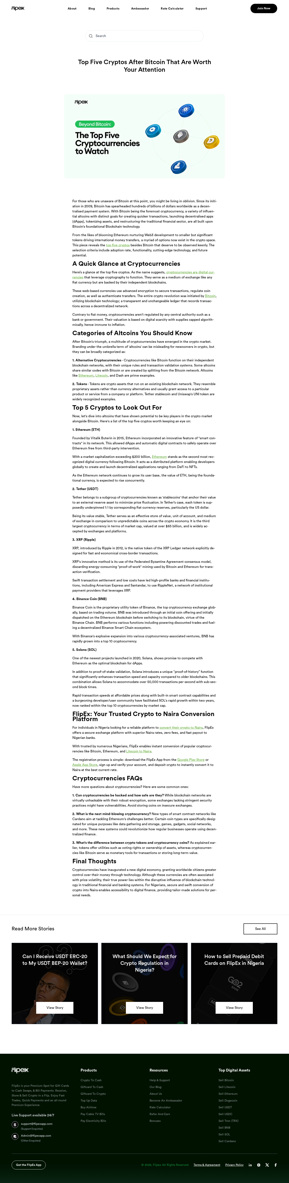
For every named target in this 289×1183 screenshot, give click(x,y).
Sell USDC (226, 1114)
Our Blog (155, 1087)
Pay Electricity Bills (93, 1121)
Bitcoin (210, 296)
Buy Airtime (88, 1107)
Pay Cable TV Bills (93, 1114)
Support (201, 8)
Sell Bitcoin (226, 1080)
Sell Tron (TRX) (228, 1121)
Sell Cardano (227, 1141)
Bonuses (155, 1121)
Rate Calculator (172, 8)
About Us (156, 1093)
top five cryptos (118, 245)
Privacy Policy (234, 1165)
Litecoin (101, 375)
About (72, 8)
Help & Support (160, 1080)
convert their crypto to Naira (181, 727)
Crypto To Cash (91, 1080)
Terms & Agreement (207, 1165)
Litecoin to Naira (138, 751)
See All (260, 929)
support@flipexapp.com (36, 1123)
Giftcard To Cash (92, 1087)
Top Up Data (89, 1100)
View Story (55, 1007)
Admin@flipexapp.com (36, 1135)
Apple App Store (84, 765)
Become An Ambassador (166, 1100)
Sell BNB (224, 1127)
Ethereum (86, 375)
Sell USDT (225, 1107)
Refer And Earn (160, 1114)
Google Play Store (191, 760)
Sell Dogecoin (228, 1100)
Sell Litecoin (227, 1087)
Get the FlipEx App (28, 1165)
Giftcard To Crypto (93, 1093)
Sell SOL (224, 1134)
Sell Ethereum (228, 1093)
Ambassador (140, 8)
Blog (91, 8)
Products (113, 8)
